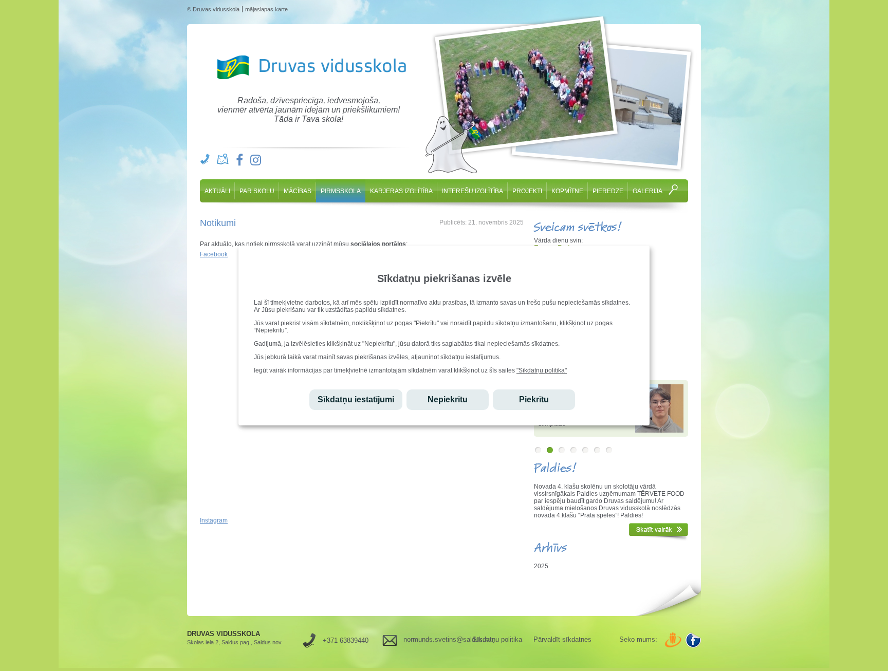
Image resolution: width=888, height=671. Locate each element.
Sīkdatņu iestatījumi (356, 399)
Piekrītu (534, 399)
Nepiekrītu (448, 399)
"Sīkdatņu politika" (541, 370)
